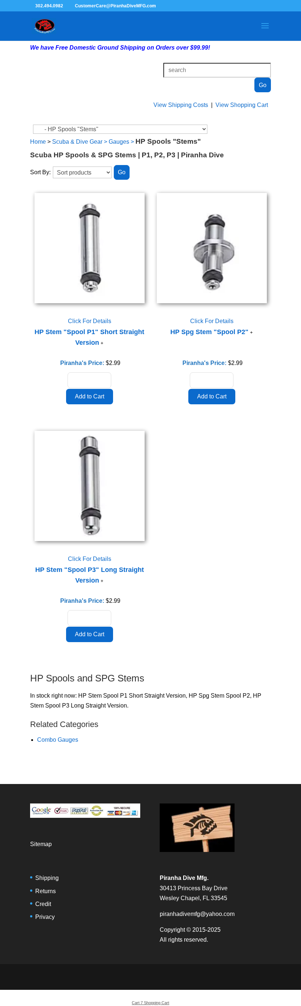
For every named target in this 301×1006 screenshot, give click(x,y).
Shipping (47, 878)
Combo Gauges (57, 740)
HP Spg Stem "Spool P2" (209, 332)
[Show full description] (102, 343)
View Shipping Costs (180, 105)
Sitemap (41, 844)
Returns (45, 891)
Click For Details (89, 321)
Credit (43, 904)
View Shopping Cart (241, 105)
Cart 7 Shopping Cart (150, 1002)
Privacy (45, 917)
